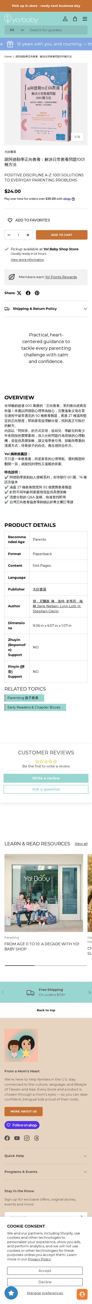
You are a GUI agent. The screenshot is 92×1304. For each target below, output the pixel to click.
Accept (45, 1271)
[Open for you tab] (82, 1294)
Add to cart (61, 235)
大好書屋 (10, 151)
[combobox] (46, 30)
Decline (45, 1282)
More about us (23, 1111)
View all (81, 844)
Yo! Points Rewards (61, 277)
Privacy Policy (39, 1259)
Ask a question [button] (46, 789)
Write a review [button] (46, 778)
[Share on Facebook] (28, 293)
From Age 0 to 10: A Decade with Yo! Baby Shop (41, 946)
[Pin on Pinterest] (37, 293)
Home (8, 56)
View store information (27, 259)
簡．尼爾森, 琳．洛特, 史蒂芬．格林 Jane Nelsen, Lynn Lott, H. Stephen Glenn (58, 606)
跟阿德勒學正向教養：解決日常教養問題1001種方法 (44, 56)
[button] (75, 19)
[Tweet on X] (19, 293)
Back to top (46, 1010)
